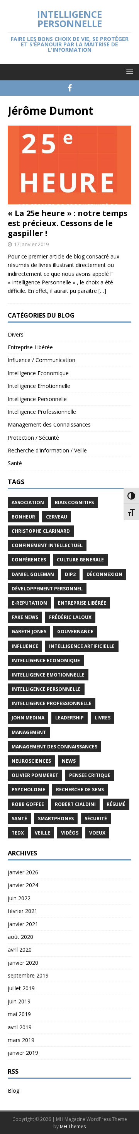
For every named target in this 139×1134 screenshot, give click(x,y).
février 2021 (22, 911)
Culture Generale (80, 559)
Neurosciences (31, 761)
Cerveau (56, 516)
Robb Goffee (28, 804)
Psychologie (28, 789)
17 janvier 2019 (31, 244)
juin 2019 (19, 1001)
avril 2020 (20, 949)
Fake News (25, 617)
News (69, 761)
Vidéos (69, 833)
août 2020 (20, 936)
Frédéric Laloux (70, 617)
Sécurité (96, 818)
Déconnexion (104, 574)
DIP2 (70, 574)
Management (29, 732)
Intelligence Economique (38, 373)
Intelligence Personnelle (37, 399)
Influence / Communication (41, 360)
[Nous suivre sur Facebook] (69, 88)
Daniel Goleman (33, 574)
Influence (25, 646)
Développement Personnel (47, 588)
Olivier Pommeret (35, 775)
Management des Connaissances (49, 424)
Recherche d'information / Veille (47, 450)
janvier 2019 (23, 1052)
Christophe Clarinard (41, 531)
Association (28, 502)
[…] (102, 290)
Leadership (69, 717)
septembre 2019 (28, 975)
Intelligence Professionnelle (42, 411)
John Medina (28, 717)
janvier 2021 (23, 924)
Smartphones (56, 818)
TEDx (18, 833)
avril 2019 (20, 1027)
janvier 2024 (23, 885)
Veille (42, 833)
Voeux (97, 833)
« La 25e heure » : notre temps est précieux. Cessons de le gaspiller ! (67, 223)
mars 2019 (21, 1040)
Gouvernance (75, 631)
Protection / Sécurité (33, 437)
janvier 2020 (23, 962)
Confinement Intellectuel (47, 545)
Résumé (116, 804)
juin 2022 (19, 898)
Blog (13, 1090)
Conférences (29, 559)
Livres (102, 717)
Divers (16, 334)
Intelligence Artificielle (82, 646)
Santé (15, 463)
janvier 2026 (23, 872)
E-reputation (29, 603)
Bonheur (23, 516)
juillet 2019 (21, 988)
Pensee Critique (89, 775)
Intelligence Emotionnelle (39, 385)
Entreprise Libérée (30, 347)
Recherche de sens (80, 789)
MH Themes (73, 1126)
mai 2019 (19, 1014)
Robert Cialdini (75, 804)
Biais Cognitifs (74, 502)
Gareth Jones (29, 631)
